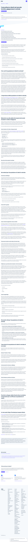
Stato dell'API (16, 529)
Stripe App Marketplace (17, 521)
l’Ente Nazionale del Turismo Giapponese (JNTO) (11, 97)
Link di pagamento (10, 506)
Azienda (7, 3)
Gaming (15, 507)
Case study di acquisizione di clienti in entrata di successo (8, 37)
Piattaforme (16, 502)
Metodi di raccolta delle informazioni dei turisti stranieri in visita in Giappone (10, 33)
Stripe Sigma (9, 511)
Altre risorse (3, 3)
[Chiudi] (26, 538)
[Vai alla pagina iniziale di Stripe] (2, 489)
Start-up (16, 491)
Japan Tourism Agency (7, 112)
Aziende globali (16, 498)
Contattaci (22, 508)
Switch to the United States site (14, 540)
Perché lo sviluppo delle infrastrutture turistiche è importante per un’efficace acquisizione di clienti (13, 38)
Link (8, 504)
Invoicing (9, 502)
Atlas (8, 491)
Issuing (8, 503)
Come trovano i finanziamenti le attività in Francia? (8, 457)
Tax (8, 512)
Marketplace (16, 500)
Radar (8, 509)
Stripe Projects (16, 532)
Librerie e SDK (16, 531)
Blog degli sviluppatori (17, 533)
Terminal (9, 513)
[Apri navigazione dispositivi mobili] (26, 1)
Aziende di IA (16, 504)
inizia (11, 434)
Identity (9, 501)
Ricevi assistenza (23, 511)
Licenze (22, 498)
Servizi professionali (17, 514)
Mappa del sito (23, 499)
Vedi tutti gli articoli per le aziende (5, 453)
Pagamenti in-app (17, 499)
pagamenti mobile (10, 233)
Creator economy (17, 505)
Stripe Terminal (3, 414)
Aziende (15, 490)
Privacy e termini (23, 495)
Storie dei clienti (23, 491)
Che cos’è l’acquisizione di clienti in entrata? (6, 31)
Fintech (15, 506)
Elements (9, 499)
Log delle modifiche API (17, 530)
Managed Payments (10, 505)
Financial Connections (10, 500)
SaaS (15, 503)
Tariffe (8, 490)
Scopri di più (3, 434)
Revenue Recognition (10, 510)
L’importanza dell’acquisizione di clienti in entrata (7, 32)
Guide (22, 490)
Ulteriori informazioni (3, 19)
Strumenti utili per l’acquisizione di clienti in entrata (7, 36)
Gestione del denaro (17, 501)
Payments (9, 507)
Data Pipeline (9, 498)
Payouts (9, 508)
